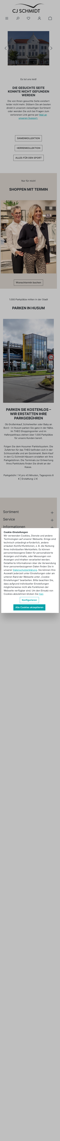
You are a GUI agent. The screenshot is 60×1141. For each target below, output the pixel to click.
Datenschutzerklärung (25, 570)
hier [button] (41, 593)
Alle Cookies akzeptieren (29, 607)
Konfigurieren (29, 600)
